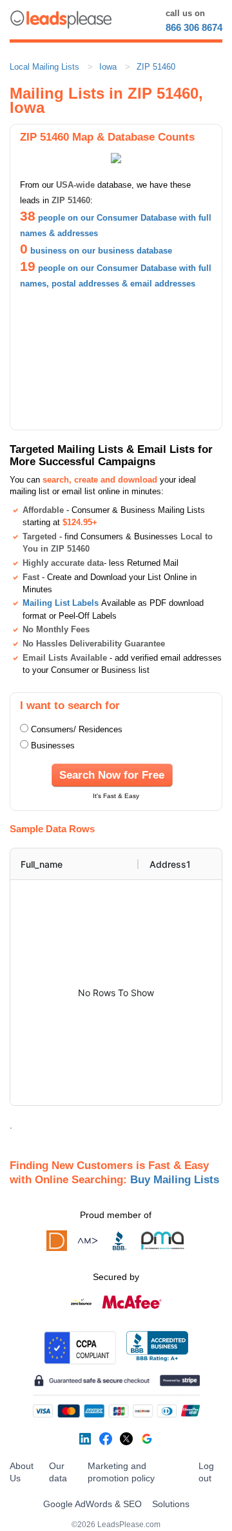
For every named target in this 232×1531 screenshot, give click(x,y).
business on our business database (101, 250)
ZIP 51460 (156, 67)
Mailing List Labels (61, 603)
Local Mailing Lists (44, 67)
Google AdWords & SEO (92, 1504)
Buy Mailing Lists (174, 1179)
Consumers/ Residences (76, 729)
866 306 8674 (194, 27)
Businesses (53, 745)
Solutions (170, 1504)
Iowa (108, 67)
